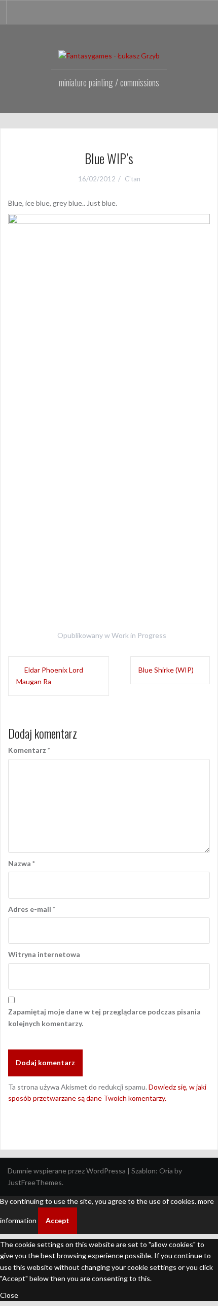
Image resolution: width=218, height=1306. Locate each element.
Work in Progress (139, 635)
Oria (166, 1170)
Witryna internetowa (44, 954)
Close (9, 1295)
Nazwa (21, 863)
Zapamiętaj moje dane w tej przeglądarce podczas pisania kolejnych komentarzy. (104, 1017)
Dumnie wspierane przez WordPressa (67, 1170)
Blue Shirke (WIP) (166, 669)
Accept (57, 1220)
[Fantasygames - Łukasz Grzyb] (109, 55)
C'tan (132, 179)
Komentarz (29, 750)
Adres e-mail (31, 909)
